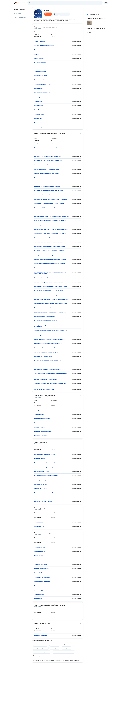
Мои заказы (18, 13)
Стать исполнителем (20, 17)
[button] (48, 14)
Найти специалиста (20, 9)
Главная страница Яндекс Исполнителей (20, 3)
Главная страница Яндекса (14, 3)
